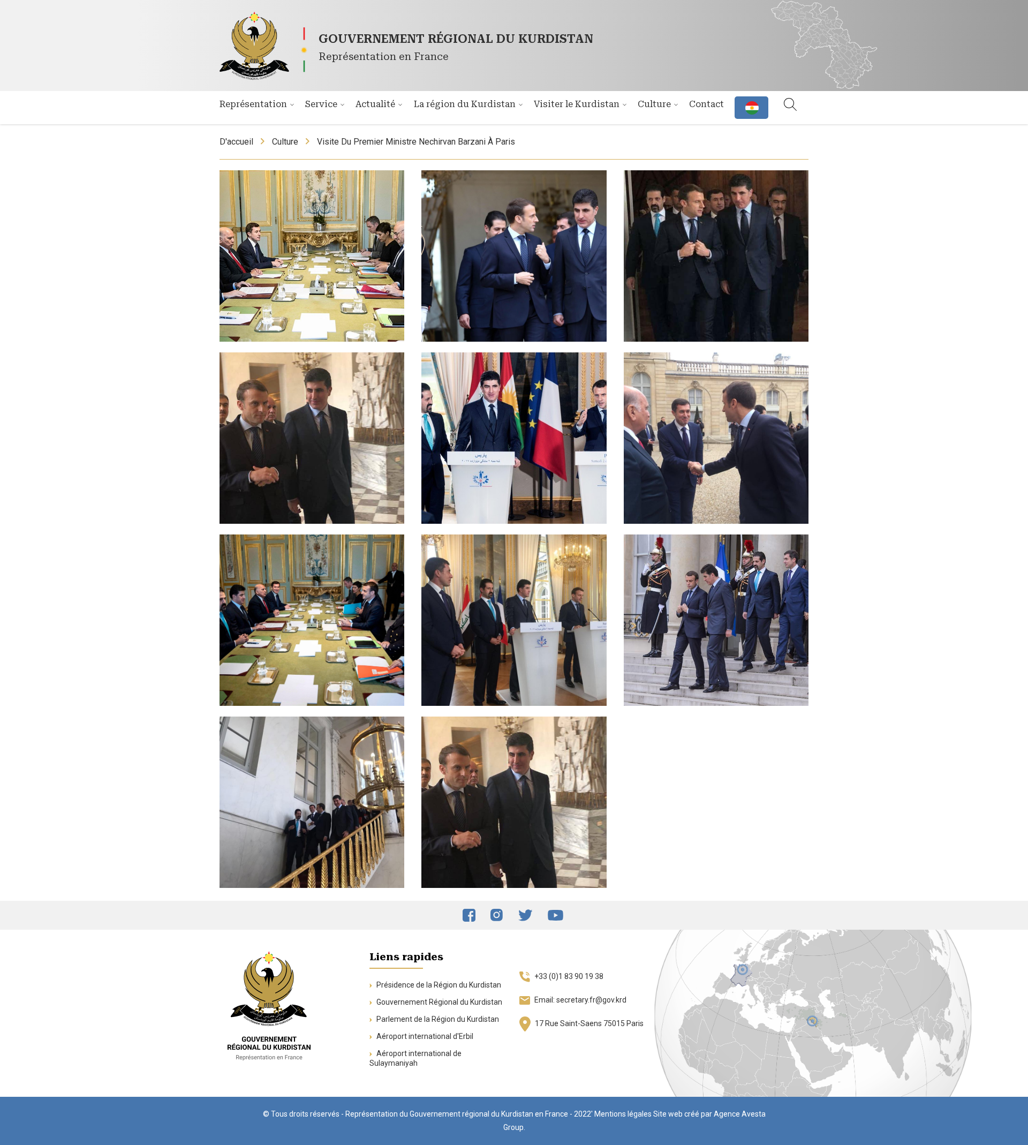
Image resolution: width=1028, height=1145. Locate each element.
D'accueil (236, 142)
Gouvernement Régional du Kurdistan (438, 1002)
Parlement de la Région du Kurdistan (437, 1019)
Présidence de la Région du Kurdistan (438, 985)
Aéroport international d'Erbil (424, 1036)
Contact (706, 104)
